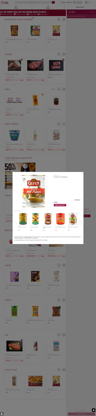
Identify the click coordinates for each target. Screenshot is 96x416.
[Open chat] (93, 410)
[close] (82, 173)
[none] (23, 221)
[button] (33, 191)
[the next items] (80, 222)
